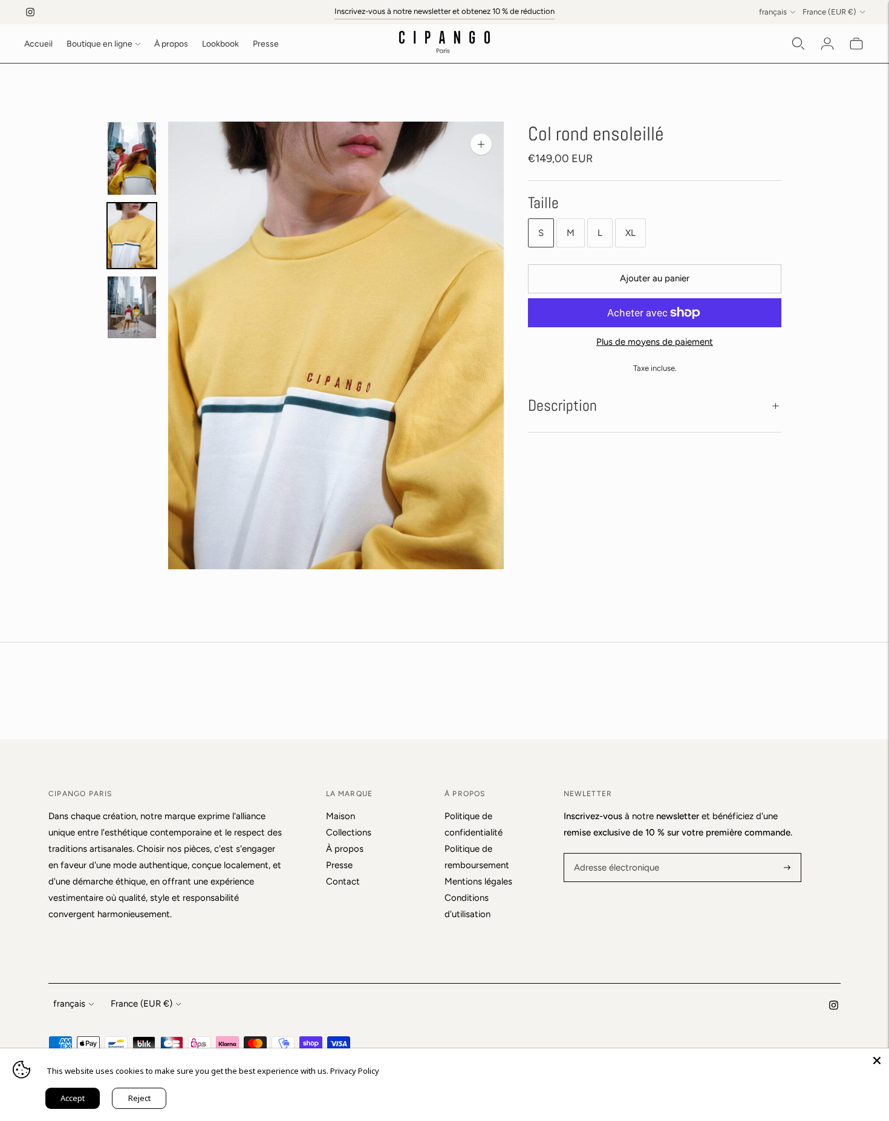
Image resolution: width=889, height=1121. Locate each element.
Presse (266, 44)
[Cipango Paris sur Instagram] (30, 12)
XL (630, 232)
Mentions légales (478, 881)
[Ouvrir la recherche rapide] (798, 43)
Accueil (38, 44)
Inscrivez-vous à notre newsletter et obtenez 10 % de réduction (444, 11)
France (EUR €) (829, 11)
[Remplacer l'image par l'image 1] (132, 158)
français (773, 11)
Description (562, 406)
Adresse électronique (613, 853)
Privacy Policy (354, 1070)
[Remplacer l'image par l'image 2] (132, 236)
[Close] (877, 1060)
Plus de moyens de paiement (654, 341)
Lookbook (220, 44)
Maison (340, 816)
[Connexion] (827, 43)
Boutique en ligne (99, 44)
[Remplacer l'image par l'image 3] (132, 307)
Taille (543, 203)
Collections (348, 832)
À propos (171, 44)
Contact (343, 881)
